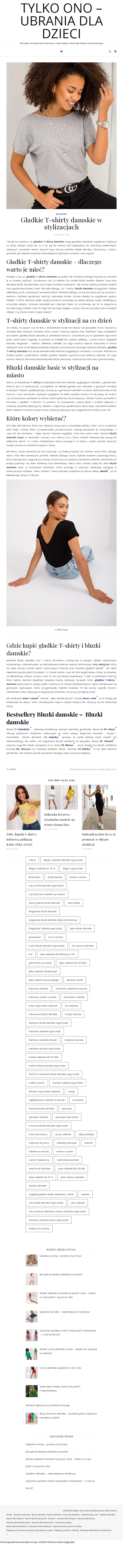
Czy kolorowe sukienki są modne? (47, 894)
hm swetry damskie (83, 945)
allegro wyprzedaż (73, 868)
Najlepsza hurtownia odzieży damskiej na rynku (29, 1530)
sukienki (88, 1142)
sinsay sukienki (63, 1134)
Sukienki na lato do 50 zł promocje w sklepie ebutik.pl (98, 839)
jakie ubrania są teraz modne (67, 1526)
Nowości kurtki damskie (41, 1108)
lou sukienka (71, 1005)
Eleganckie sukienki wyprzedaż (45, 928)
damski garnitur (67, 386)
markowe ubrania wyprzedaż (44, 1048)
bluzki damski (55, 877)
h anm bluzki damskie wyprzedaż (47, 945)
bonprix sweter (78, 877)
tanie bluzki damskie (68, 1159)
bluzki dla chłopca (15, 1518)
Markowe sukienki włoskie (43, 1039)
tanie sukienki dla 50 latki (71, 1168)
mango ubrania (73, 1014)
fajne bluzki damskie (81, 928)
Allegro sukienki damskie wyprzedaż (63, 859)
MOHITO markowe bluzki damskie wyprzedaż (54, 1074)
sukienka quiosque (67, 1142)
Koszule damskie (71, 1514)
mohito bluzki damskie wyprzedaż (47, 1065)
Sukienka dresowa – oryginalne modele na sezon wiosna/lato (59, 820)
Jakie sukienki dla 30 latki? (73, 962)
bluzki (78, 249)
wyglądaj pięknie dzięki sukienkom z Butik (51, 1194)
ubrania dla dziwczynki (42, 1522)
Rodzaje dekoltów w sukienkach (95, 1530)
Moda (9, 1514)
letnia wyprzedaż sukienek (43, 1005)
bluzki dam (34, 877)
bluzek (99, 668)
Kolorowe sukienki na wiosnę (71, 988)
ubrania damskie (37, 1185)
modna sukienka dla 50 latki (43, 1057)
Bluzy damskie (39, 1514)
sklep (95, 664)
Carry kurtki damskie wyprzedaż (46, 885)
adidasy (82, 339)
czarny (24, 429)
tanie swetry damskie (72, 1177)
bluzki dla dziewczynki (36, 1518)
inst (31, 954)
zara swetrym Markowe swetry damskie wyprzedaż (57, 1211)
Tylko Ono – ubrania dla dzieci (61, 20)
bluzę (34, 347)
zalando (85, 1194)
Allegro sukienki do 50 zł (42, 868)
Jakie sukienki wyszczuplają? (44, 979)
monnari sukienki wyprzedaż (67, 1082)
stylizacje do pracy (39, 1142)
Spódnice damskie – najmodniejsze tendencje (51, 1473)
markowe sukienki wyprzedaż (45, 1031)
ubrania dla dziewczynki (18, 1522)
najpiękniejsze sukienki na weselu (47, 1099)
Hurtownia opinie (63, 1522)
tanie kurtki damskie (39, 1168)
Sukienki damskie (21, 1514)
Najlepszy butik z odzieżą (66, 1530)
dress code (89, 698)
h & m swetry (55, 937)
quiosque (67, 1108)
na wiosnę (77, 1099)
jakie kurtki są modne (40, 962)
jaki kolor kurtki (75, 979)
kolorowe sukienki (38, 988)
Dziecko (61, 214)
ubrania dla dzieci (86, 1518)
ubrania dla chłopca (66, 1518)
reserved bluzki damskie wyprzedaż (48, 1125)
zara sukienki (78, 1202)
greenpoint (35, 937)
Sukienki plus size (89, 1514)
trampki (59, 339)
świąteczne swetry (39, 1228)
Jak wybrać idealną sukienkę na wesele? (47, 1451)
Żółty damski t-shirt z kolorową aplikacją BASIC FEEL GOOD (21, 839)
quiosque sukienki (38, 1117)
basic (36, 284)
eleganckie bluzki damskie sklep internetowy (53, 919)
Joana (13, 769)
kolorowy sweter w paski (42, 997)
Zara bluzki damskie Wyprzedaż (46, 1202)
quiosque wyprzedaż (66, 1117)
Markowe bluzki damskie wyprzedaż (48, 1022)
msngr (71, 1091)
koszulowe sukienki (74, 997)
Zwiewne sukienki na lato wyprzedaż (49, 1220)
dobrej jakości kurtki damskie (44, 902)
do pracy (99, 394)
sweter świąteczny (39, 1159)
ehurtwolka (74, 902)
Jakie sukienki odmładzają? (43, 971)
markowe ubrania (74, 1039)
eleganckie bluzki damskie (43, 911)
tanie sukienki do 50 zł (41, 1177)
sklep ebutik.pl (86, 1134)
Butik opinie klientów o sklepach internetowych (29, 1526)
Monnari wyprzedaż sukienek (44, 1091)
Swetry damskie (107, 1514)
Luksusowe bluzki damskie (43, 1014)
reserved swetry (38, 1134)
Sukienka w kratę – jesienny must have (47, 1444)
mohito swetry (37, 1082)
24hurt (32, 859)
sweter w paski (64, 1151)
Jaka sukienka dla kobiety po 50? (57, 954)
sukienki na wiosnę (39, 1151)
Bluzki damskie (54, 1514)
